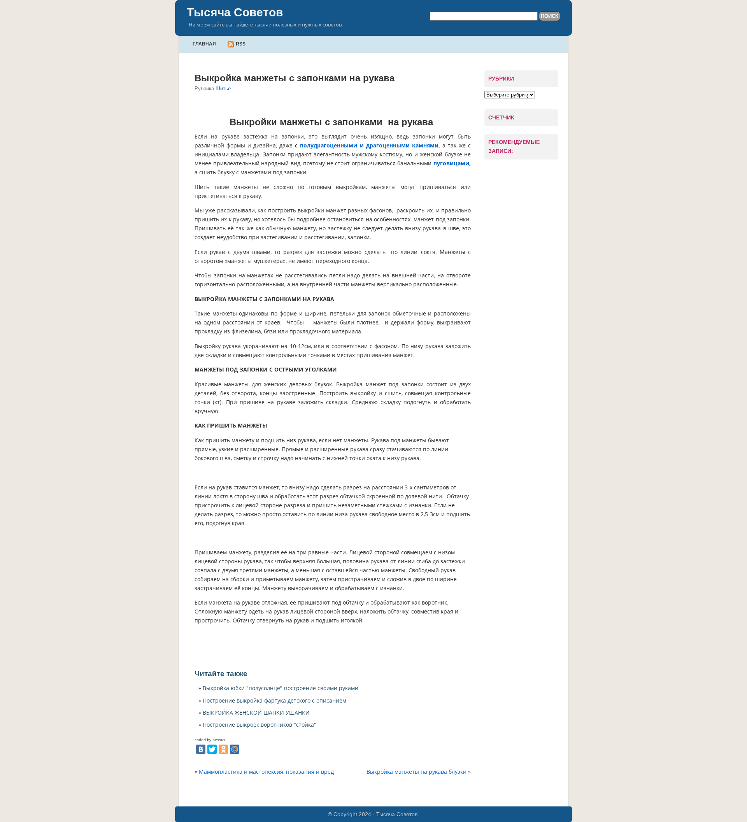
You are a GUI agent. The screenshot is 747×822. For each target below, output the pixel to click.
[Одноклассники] (223, 749)
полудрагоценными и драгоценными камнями (369, 145)
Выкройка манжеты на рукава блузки (416, 771)
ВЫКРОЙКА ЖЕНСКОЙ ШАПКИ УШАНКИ (256, 712)
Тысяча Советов (235, 12)
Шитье (223, 88)
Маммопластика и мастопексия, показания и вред (266, 771)
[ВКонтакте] (200, 749)
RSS (240, 44)
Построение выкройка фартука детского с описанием (274, 700)
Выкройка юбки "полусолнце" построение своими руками (280, 688)
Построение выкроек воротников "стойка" (259, 724)
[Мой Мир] (234, 749)
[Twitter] (212, 749)
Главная (204, 44)
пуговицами (451, 163)
